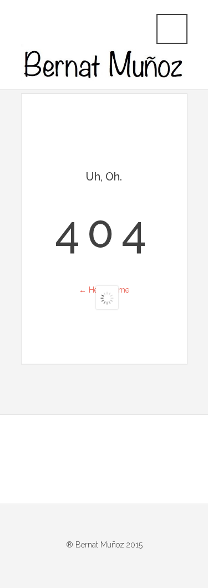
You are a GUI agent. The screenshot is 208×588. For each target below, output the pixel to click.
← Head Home (104, 289)
